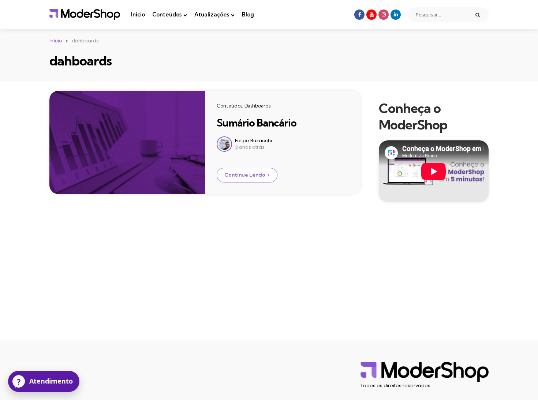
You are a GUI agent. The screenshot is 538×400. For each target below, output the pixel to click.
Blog (248, 14)
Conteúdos (167, 14)
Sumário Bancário (256, 122)
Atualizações (211, 14)
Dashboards (257, 106)
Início (138, 14)
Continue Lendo (244, 174)
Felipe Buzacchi (253, 140)
